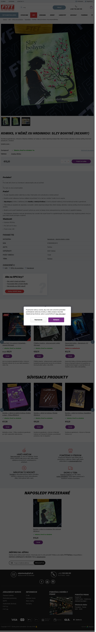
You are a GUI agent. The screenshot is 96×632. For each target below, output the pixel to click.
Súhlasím (56, 320)
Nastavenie (38, 320)
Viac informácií (60, 314)
